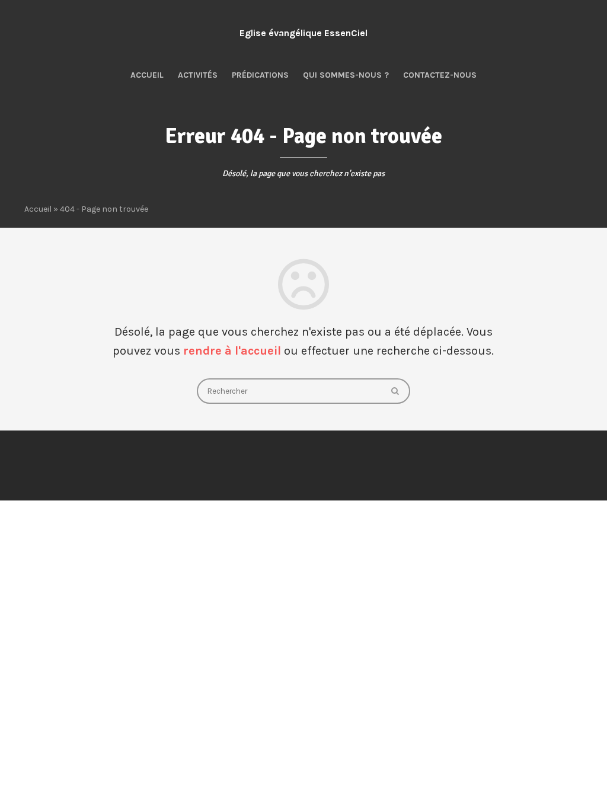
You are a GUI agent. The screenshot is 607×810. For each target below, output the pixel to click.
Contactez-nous (440, 75)
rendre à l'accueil (232, 351)
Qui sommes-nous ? (346, 75)
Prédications (260, 75)
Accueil (147, 75)
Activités (198, 75)
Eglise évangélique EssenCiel (303, 33)
